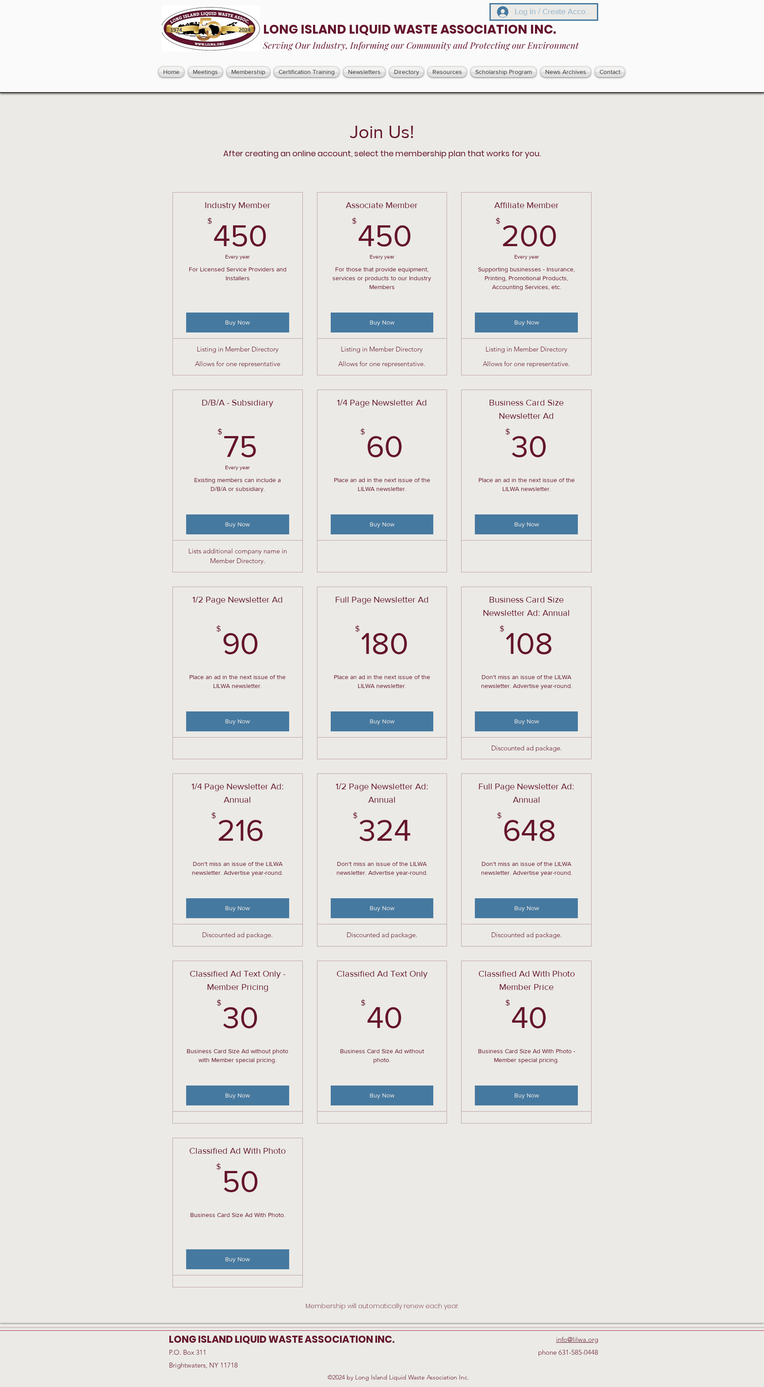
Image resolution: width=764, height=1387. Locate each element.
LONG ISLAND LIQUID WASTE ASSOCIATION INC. (409, 29)
